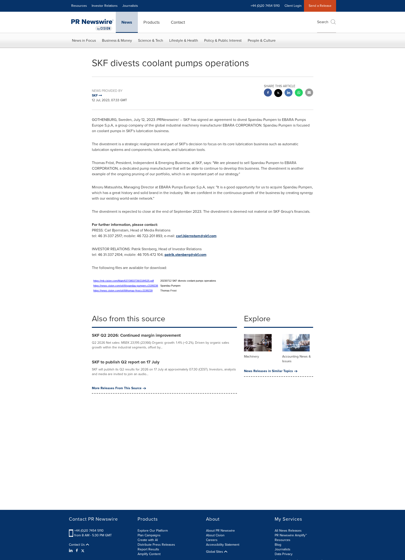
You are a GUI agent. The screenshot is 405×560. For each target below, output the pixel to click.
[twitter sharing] (278, 93)
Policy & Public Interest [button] (223, 40)
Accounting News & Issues (296, 359)
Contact (178, 22)
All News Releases (288, 530)
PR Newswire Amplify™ (291, 535)
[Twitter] (83, 550)
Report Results (148, 549)
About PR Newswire (220, 530)
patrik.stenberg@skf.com (185, 254)
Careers (212, 540)
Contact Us (77, 544)
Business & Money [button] (117, 40)
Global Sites (215, 551)
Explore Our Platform (153, 530)
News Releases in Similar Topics (268, 371)
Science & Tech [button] (150, 40)
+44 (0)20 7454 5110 (89, 530)
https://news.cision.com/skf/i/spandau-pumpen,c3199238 (125, 285)
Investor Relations (105, 5)
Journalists (130, 5)
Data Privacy (283, 554)
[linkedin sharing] (288, 93)
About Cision (215, 535)
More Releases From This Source (117, 388)
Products (151, 22)
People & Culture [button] (262, 40)
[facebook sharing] (268, 93)
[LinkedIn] (71, 550)
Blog (278, 544)
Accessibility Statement (222, 544)
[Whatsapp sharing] (299, 93)
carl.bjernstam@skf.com (196, 236)
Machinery (251, 356)
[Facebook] (77, 550)
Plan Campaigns (149, 535)
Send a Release (320, 5)
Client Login (293, 5)
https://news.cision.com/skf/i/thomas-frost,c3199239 (123, 290)
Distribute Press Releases (156, 544)
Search (322, 22)
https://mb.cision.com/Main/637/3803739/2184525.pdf (123, 280)
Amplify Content (149, 554)
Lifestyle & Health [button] (183, 40)
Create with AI (148, 540)
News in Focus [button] (84, 40)
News (126, 22)
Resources (79, 5)
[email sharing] (309, 93)
